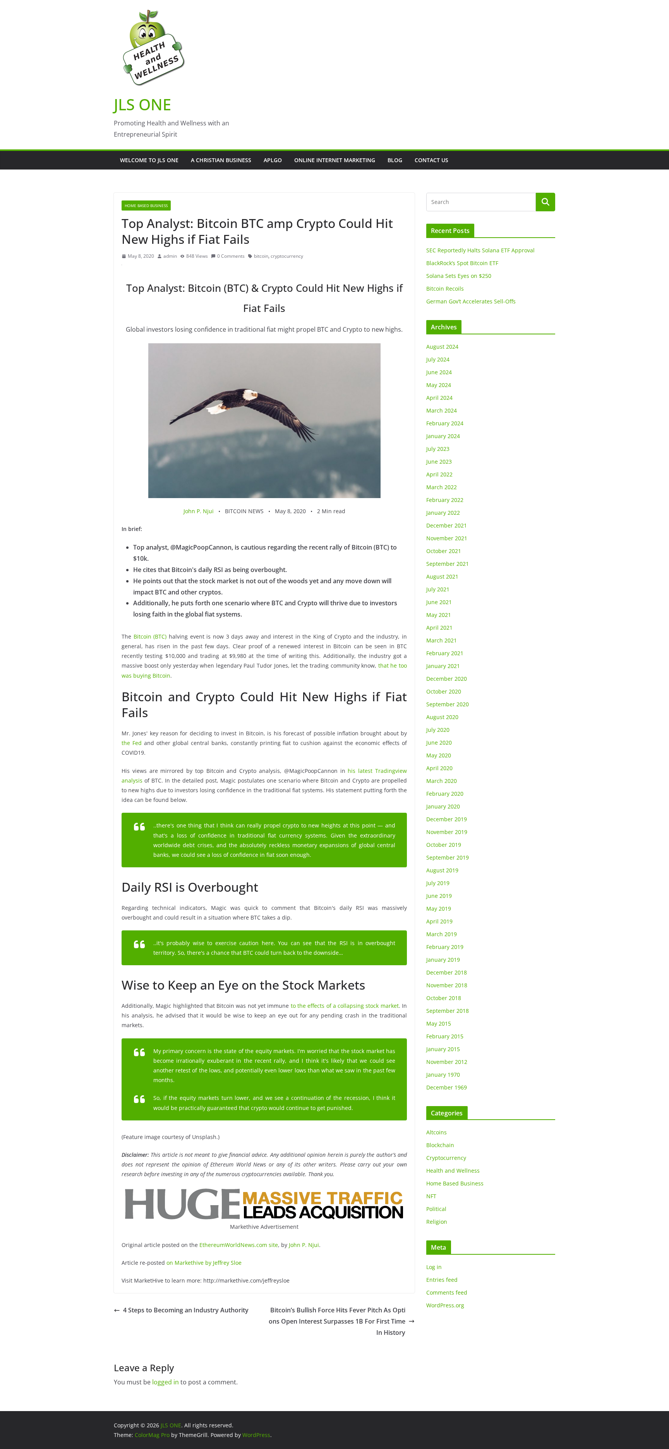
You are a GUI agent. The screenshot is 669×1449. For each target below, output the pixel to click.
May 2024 (438, 385)
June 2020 (439, 742)
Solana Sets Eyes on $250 (458, 275)
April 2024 (439, 397)
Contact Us (431, 160)
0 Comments (231, 256)
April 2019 (439, 921)
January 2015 (443, 1049)
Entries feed (442, 1279)
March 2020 (441, 780)
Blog (395, 160)
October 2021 (443, 551)
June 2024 (439, 372)
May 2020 (438, 755)
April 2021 (439, 627)
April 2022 (439, 474)
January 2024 (443, 436)
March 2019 (441, 934)
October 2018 (443, 998)
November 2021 (446, 538)
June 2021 (439, 602)
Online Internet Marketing (334, 160)
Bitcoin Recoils (445, 288)
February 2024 (444, 423)
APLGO (273, 160)
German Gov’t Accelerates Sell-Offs (471, 301)
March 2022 (441, 487)
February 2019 (444, 947)
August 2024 (442, 346)
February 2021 (444, 653)
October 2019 (443, 844)
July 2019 (437, 883)
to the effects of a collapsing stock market (345, 1005)
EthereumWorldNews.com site (238, 1245)
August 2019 (442, 870)
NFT (431, 1196)
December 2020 (446, 678)
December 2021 (446, 525)
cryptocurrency (287, 256)
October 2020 (443, 691)
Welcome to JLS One (149, 160)
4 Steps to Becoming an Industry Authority (186, 1310)
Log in (434, 1267)
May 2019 (438, 908)
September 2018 (447, 1010)
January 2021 (443, 666)
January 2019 (443, 959)
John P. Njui (199, 511)
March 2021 (441, 640)
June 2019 (439, 895)
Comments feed (446, 1292)
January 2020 (443, 806)
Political (436, 1209)
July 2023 (437, 448)
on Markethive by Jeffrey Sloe (203, 1262)
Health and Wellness (453, 1170)
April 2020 (439, 768)
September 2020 (447, 704)
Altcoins (436, 1132)
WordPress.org (445, 1305)
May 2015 (438, 1023)
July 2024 (437, 359)
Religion (436, 1221)
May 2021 (438, 614)
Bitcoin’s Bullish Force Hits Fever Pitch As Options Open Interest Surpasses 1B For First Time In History (337, 1321)
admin (170, 256)
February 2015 (444, 1036)
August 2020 (442, 717)
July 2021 (437, 589)
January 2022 (443, 512)
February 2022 (444, 500)
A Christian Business (221, 160)
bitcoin (261, 256)
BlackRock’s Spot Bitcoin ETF (462, 263)
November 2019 (446, 832)
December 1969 (446, 1087)
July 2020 (437, 729)
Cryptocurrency (446, 1157)
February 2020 (444, 793)
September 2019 (447, 857)
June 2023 (439, 461)
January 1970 (443, 1074)
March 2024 (441, 410)
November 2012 (446, 1061)
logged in (165, 1382)
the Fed (132, 743)
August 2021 (442, 576)
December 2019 (446, 819)
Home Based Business (146, 205)
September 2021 (447, 563)
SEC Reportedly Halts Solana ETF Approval (480, 250)
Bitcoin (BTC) (150, 636)
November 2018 (446, 985)
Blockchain (440, 1145)
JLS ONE (142, 104)
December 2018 (446, 972)
